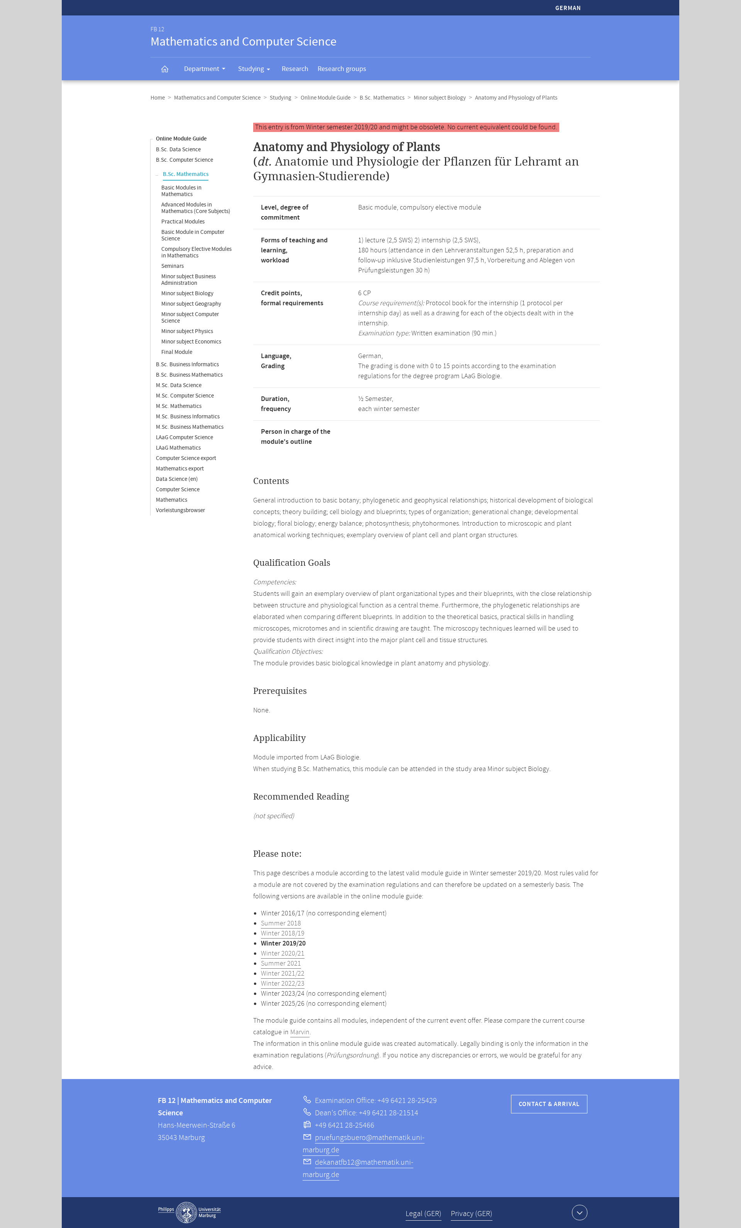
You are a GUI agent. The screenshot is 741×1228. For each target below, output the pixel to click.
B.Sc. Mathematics (382, 97)
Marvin (300, 1032)
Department (201, 68)
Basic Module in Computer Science (192, 235)
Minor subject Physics (187, 331)
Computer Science (178, 489)
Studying (251, 68)
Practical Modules (183, 221)
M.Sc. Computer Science (185, 395)
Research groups (342, 68)
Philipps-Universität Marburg (189, 1212)
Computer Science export (186, 458)
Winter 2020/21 (283, 953)
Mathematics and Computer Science (217, 97)
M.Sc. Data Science (178, 385)
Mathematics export (180, 468)
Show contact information (579, 1212)
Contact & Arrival (549, 1104)
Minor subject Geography (191, 304)
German (568, 8)
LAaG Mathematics (178, 448)
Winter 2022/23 (283, 983)
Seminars (172, 266)
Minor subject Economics (191, 341)
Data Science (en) (177, 479)
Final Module (176, 352)
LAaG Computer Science (184, 437)
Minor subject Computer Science (190, 318)
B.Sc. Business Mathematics (189, 375)
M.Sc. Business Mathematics (189, 427)
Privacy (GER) (471, 1214)
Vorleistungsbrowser (180, 510)
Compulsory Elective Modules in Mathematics (196, 252)
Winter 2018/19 (283, 933)
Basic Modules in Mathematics (181, 191)
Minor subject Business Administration (188, 280)
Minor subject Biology (440, 97)
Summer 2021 (281, 963)
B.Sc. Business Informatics (187, 364)
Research (295, 68)
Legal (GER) (424, 1214)
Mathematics (171, 500)
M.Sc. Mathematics (178, 406)
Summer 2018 (281, 923)
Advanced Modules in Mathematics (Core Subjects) (195, 208)
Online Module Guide (325, 97)
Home (158, 97)
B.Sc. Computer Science (184, 160)
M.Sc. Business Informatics (188, 416)
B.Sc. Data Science (178, 149)
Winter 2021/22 (283, 973)
